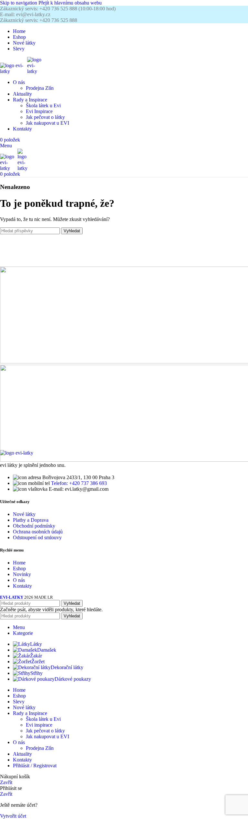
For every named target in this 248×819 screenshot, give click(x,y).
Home (19, 562)
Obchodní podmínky (34, 526)
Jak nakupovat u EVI (47, 123)
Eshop (19, 568)
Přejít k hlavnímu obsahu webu (70, 2)
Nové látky (24, 514)
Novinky (22, 574)
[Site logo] (13, 71)
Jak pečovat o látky (45, 117)
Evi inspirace (39, 725)
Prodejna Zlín (40, 88)
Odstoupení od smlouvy (37, 537)
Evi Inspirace (39, 111)
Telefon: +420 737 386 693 (79, 483)
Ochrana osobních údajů (38, 531)
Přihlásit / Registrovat (35, 765)
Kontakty (22, 586)
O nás (19, 580)
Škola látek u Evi (43, 105)
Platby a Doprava (30, 520)
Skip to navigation (19, 2)
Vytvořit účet (13, 816)
